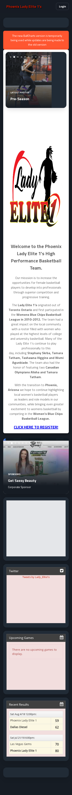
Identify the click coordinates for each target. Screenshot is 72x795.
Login (62, 6)
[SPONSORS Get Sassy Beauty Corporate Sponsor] (36, 491)
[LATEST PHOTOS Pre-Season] (29, 105)
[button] (51, 6)
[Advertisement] (36, 23)
